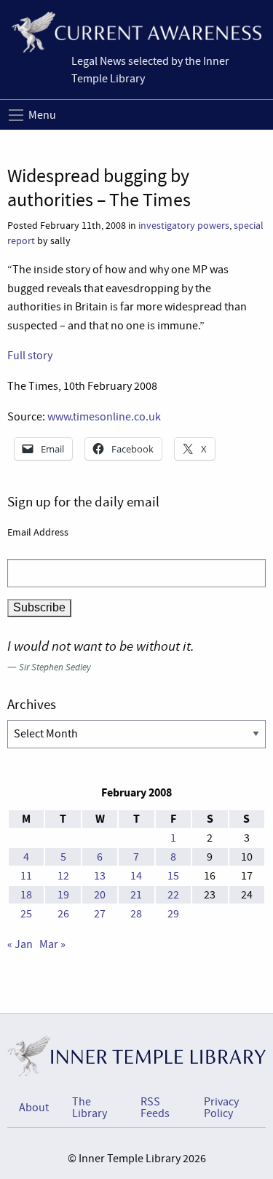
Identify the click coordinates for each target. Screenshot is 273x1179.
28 (136, 913)
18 (26, 895)
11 (26, 876)
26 (63, 913)
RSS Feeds (155, 1107)
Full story (29, 355)
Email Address (37, 531)
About (34, 1107)
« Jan (20, 944)
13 (100, 876)
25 (26, 913)
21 (136, 895)
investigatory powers (183, 225)
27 (100, 913)
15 (173, 876)
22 (173, 895)
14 (136, 876)
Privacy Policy (221, 1107)
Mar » (52, 944)
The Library (89, 1107)
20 (100, 895)
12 (63, 876)
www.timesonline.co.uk (104, 417)
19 (63, 895)
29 (173, 913)
